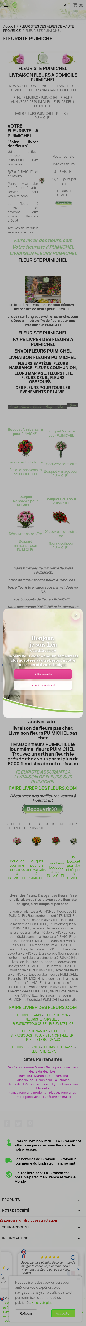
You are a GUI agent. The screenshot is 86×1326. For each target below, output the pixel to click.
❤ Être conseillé (43, 674)
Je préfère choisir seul (43, 685)
